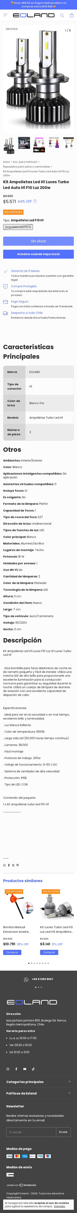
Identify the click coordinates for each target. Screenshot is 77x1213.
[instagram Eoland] (7, 1069)
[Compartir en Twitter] (13, 865)
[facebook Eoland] (16, 1069)
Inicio (6, 162)
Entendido (59, 1206)
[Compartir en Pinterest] (17, 865)
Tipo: (23, 220)
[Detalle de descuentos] (35, 201)
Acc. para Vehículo (25, 162)
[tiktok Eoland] (33, 1069)
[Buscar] (62, 15)
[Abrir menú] (5, 15)
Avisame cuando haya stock (38, 254)
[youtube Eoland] (24, 1069)
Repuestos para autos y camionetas (26, 167)
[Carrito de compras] (71, 15)
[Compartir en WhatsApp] (4, 865)
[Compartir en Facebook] (9, 865)
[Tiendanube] (21, 1186)
